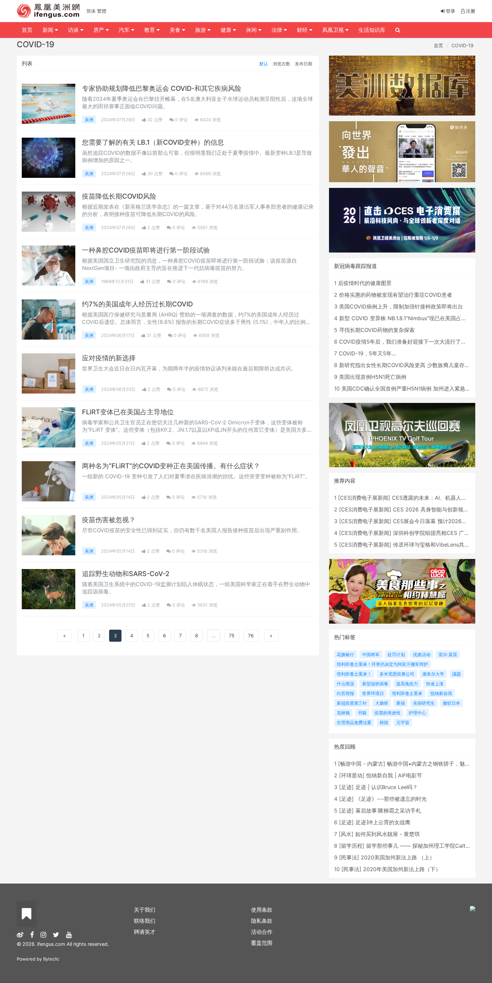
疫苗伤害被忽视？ (109, 520)
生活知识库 (371, 29)
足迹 (346, 787)
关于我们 (144, 909)
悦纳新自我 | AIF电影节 (394, 775)
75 (232, 635)
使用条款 (261, 909)
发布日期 (303, 63)
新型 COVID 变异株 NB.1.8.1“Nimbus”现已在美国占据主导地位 (413, 318)
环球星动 (351, 775)
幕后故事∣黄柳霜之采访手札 (388, 810)
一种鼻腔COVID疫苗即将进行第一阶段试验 (146, 250)
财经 (303, 29)
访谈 (74, 29)
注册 (470, 11)
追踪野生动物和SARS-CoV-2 (125, 574)
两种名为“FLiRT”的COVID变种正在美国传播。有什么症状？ (171, 466)
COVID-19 (463, 45)
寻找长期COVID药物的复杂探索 (377, 330)
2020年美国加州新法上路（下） (402, 869)
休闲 (252, 29)
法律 (277, 29)
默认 (263, 63)
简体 (91, 11)
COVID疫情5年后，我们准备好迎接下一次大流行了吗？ (405, 341)
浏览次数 (281, 63)
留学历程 (351, 845)
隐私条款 (261, 920)
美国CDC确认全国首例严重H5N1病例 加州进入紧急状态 (408, 388)
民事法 (349, 857)
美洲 (89, 119)
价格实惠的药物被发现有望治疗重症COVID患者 (395, 294)
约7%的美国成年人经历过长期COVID (137, 304)
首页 (438, 45)
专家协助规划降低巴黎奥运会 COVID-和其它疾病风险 (161, 88)
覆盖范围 (261, 942)
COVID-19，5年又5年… (367, 353)
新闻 (49, 29)
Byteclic (51, 959)
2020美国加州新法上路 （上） (398, 857)
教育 (150, 29)
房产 (99, 29)
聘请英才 (144, 931)
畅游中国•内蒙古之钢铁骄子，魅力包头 (434, 763)
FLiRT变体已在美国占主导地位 (128, 412)
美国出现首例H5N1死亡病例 (372, 376)
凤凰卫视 (333, 29)
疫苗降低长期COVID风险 (119, 196)
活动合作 (261, 931)
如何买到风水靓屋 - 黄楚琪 (387, 834)
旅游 (201, 29)
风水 (346, 834)
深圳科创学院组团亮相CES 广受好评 (436, 533)
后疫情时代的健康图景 (365, 283)
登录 (450, 11)
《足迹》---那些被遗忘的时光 (391, 798)
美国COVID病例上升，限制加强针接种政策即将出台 (401, 306)
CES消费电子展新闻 (364, 497)
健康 (227, 29)
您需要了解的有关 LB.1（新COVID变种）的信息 (153, 142)
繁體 (101, 11)
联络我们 (144, 920)
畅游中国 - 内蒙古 (361, 763)
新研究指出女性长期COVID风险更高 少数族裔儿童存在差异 (410, 365)
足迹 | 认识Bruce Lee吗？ (386, 787)
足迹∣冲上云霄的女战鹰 (382, 822)
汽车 (125, 29)
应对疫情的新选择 (109, 358)
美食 (176, 29)
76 (251, 635)
